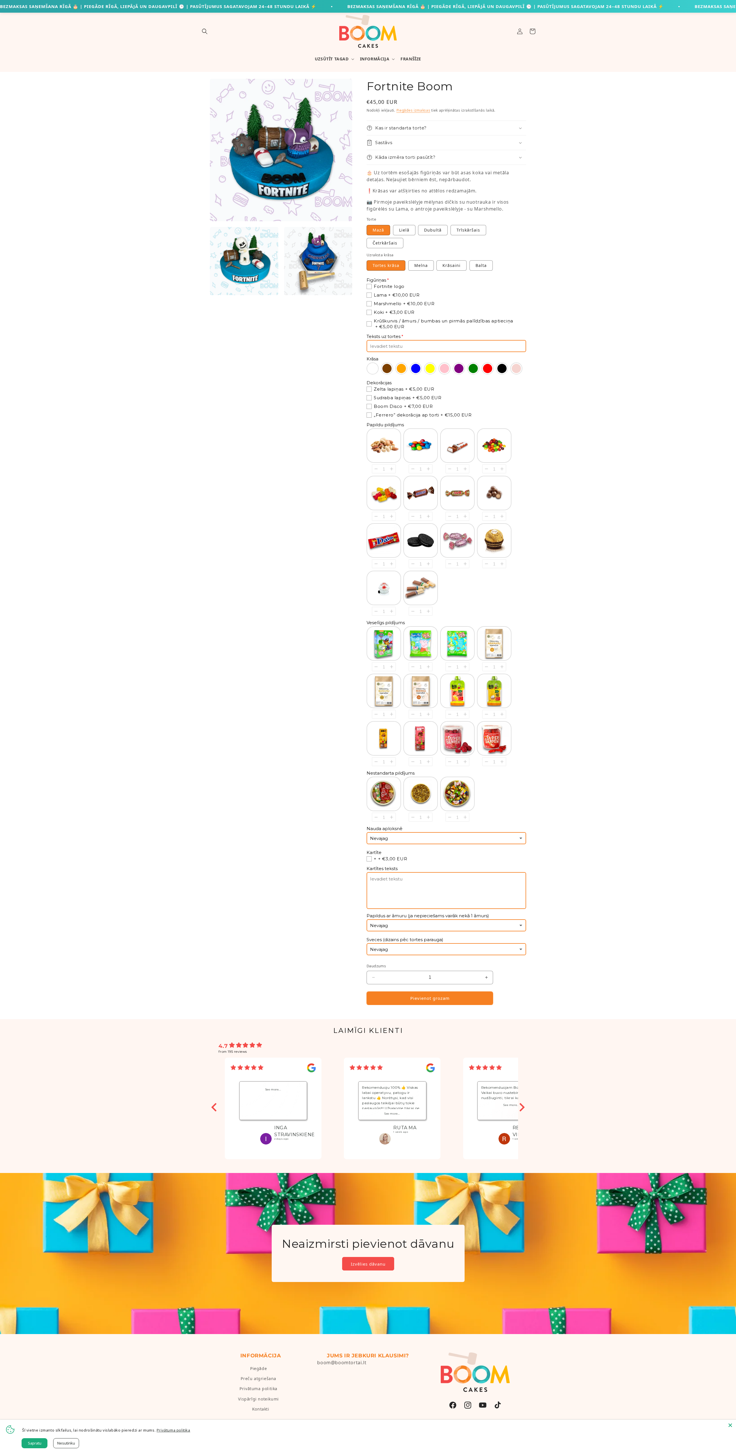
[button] (204, 31)
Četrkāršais (385, 243)
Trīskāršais (468, 230)
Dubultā (433, 230)
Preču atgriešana (258, 1378)
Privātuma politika (258, 1388)
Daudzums (376, 965)
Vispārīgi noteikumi (258, 1399)
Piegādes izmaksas (413, 110)
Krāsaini (451, 265)
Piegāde (258, 1368)
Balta (481, 265)
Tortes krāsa (386, 265)
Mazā (378, 230)
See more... (273, 1089)
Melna (421, 265)
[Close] (730, 1425)
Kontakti (260, 1409)
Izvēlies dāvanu (368, 1264)
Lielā (404, 230)
